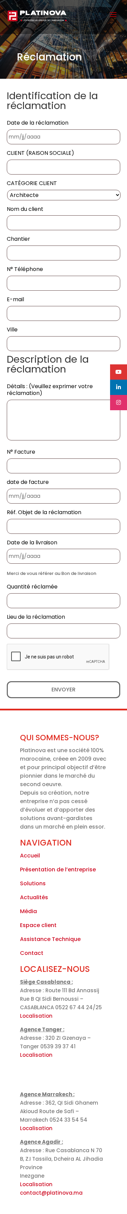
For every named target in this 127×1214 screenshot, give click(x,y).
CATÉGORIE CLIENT (32, 183)
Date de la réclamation (37, 123)
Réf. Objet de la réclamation (44, 512)
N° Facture (21, 452)
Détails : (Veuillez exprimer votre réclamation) (50, 390)
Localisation (36, 1015)
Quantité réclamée (32, 587)
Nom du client (25, 209)
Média (28, 911)
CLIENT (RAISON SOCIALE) (40, 153)
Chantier (18, 239)
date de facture (28, 482)
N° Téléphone (25, 269)
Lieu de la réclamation (36, 617)
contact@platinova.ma (51, 1192)
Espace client (38, 925)
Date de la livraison (32, 542)
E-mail (15, 299)
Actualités (34, 897)
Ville (12, 329)
